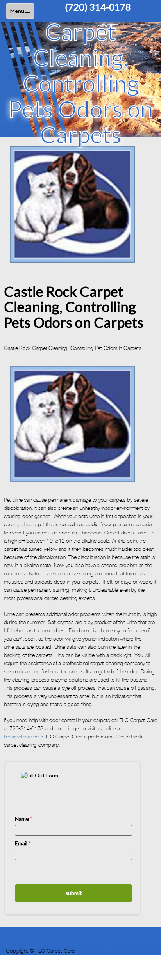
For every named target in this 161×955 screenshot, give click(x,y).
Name (23, 818)
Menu (21, 13)
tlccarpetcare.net (22, 737)
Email (22, 843)
